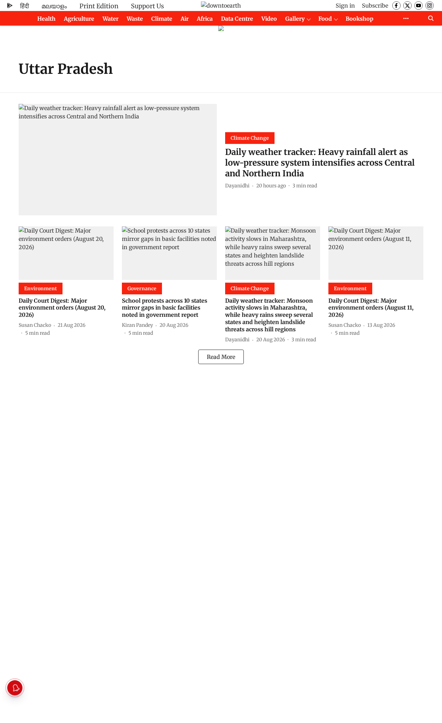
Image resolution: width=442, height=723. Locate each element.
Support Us (147, 6)
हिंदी (24, 6)
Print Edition (98, 6)
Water (110, 18)
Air (185, 18)
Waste (135, 18)
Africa (205, 18)
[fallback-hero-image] (118, 159)
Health (46, 18)
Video (269, 18)
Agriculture (79, 18)
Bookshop (359, 18)
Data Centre (237, 18)
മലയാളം (54, 6)
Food (325, 18)
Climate (161, 18)
